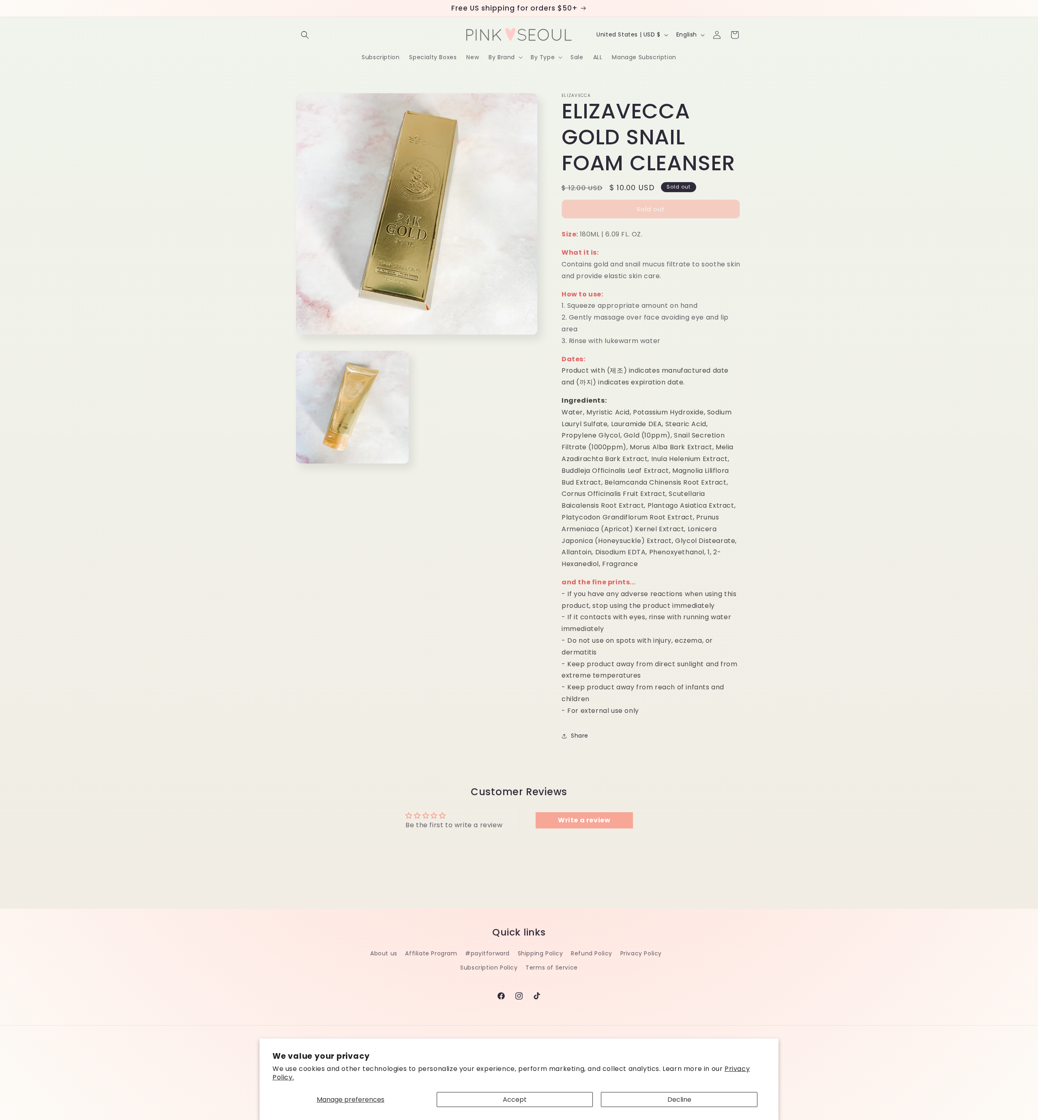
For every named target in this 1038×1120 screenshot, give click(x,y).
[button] (305, 35)
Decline (679, 1099)
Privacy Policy (641, 953)
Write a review (584, 820)
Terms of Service (551, 967)
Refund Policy (591, 953)
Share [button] (579, 736)
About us (383, 953)
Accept (515, 1099)
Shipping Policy (540, 953)
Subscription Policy (488, 967)
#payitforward (487, 953)
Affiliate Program (431, 953)
